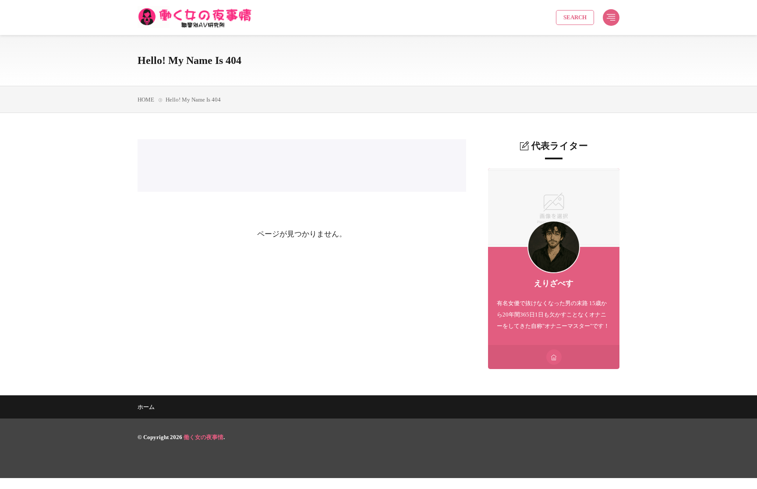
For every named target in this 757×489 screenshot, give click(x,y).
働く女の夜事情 (203, 437)
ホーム (146, 407)
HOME (146, 99)
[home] (554, 357)
